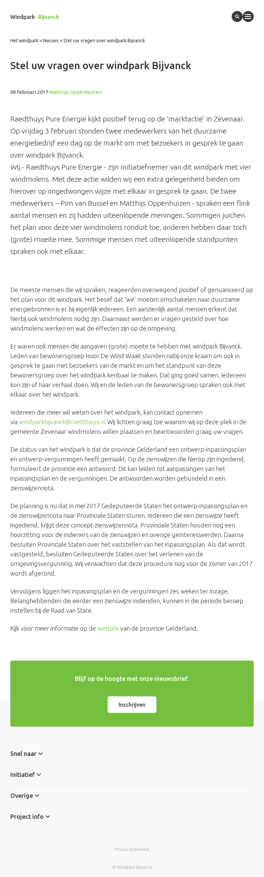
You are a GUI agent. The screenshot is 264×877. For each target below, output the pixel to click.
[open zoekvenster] (237, 16)
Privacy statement (132, 849)
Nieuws (51, 40)
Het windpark (24, 40)
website (108, 628)
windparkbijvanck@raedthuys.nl (62, 421)
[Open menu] (248, 16)
